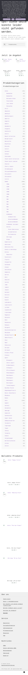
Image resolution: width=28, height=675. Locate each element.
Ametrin (7, 118)
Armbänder (9, 214)
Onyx (6, 340)
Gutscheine (8, 269)
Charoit (7, 164)
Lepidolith (8, 310)
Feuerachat (10, 101)
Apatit (7, 123)
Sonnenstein (8, 415)
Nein (13, 19)
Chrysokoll (8, 174)
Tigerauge (8, 425)
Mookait (7, 325)
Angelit (7, 121)
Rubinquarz (10, 380)
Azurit (7, 133)
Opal (6, 342)
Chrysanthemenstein (11, 171)
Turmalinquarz (11, 385)
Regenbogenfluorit (10, 390)
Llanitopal (8, 312)
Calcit (7, 149)
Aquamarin (8, 126)
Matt (6, 320)
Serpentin (8, 408)
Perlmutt (7, 350)
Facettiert (8, 257)
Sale (6, 400)
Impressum (6, 653)
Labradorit (8, 302)
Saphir (7, 403)
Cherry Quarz (10, 362)
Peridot (7, 347)
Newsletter (6, 623)
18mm (8, 194)
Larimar (7, 307)
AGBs (4, 645)
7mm (7, 209)
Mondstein (8, 322)
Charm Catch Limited (11, 161)
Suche (14, 673)
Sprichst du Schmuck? (9, 610)
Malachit (7, 317)
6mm (7, 206)
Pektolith (8, 345)
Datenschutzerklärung (8, 665)
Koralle (7, 294)
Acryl (6, 108)
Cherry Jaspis (9, 166)
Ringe (8, 239)
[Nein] (26, 11)
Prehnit (7, 355)
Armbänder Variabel (12, 224)
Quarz (6, 357)
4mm (7, 201)
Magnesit (7, 315)
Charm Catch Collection (12, 159)
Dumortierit (8, 242)
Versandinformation (9, 625)
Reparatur (9, 254)
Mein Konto (4, 673)
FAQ (4, 635)
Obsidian (7, 332)
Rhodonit (7, 395)
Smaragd (7, 410)
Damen (6, 181)
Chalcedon (8, 156)
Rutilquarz (10, 383)
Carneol (7, 151)
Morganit (7, 327)
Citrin (7, 179)
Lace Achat (10, 103)
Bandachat (9, 93)
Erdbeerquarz (10, 365)
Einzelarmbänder (13, 219)
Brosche (7, 146)
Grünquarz (9, 367)
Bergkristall (9, 138)
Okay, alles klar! (6, 19)
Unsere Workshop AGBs (9, 648)
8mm (7, 211)
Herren (7, 274)
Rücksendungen (7, 650)
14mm (8, 189)
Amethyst (7, 113)
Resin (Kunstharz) (10, 393)
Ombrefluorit (9, 337)
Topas (6, 428)
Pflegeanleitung (8, 630)
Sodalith (7, 413)
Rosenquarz (10, 378)
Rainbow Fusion (9, 388)
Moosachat (9, 106)
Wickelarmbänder (13, 222)
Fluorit (7, 259)
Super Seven (8, 418)
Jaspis (7, 289)
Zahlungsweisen (7, 628)
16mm (8, 191)
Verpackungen (9, 438)
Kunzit (7, 297)
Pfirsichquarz (11, 370)
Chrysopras (8, 176)
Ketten (8, 227)
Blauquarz (9, 360)
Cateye (7, 154)
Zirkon (7, 443)
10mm (8, 184)
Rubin (6, 398)
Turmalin (7, 433)
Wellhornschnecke (10, 440)
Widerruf (5, 655)
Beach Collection (10, 136)
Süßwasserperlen (10, 420)
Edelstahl (8, 244)
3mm (7, 199)
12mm (8, 186)
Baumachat (9, 96)
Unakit (7, 435)
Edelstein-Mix (9, 247)
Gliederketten (12, 232)
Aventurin (8, 131)
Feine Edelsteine (13, 229)
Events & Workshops (11, 249)
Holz (6, 277)
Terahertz (8, 423)
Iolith (7, 282)
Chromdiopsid (9, 169)
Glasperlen (8, 262)
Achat (6, 91)
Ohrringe (9, 237)
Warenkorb (21, 672)
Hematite (7, 272)
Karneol (7, 292)
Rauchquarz (10, 375)
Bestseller (8, 141)
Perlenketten (12, 234)
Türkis (7, 430)
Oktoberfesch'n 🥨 (10, 335)
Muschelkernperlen (10, 330)
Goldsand (7, 264)
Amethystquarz (9, 116)
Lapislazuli (8, 305)
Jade (6, 284)
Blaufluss (8, 144)
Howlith (7, 279)
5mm (7, 204)
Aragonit (7, 128)
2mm (7, 196)
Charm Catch (6, 599)
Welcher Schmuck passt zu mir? (12, 608)
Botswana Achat (11, 98)
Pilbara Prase (9, 352)
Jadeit (7, 287)
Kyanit (7, 299)
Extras (7, 252)
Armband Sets (12, 216)
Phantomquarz (10, 372)
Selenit (7, 405)
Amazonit (7, 111)
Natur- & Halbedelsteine (10, 601)
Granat (7, 267)
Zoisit (7, 445)
